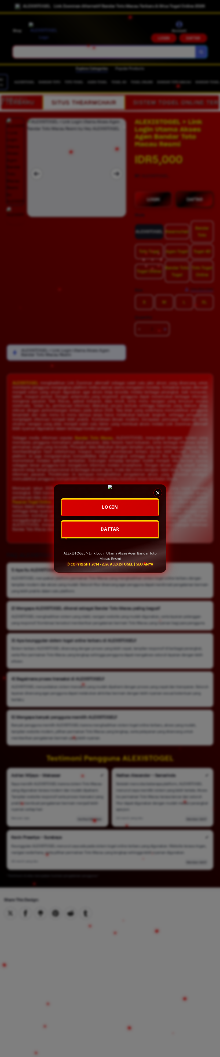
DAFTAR (110, 529)
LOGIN (110, 507)
